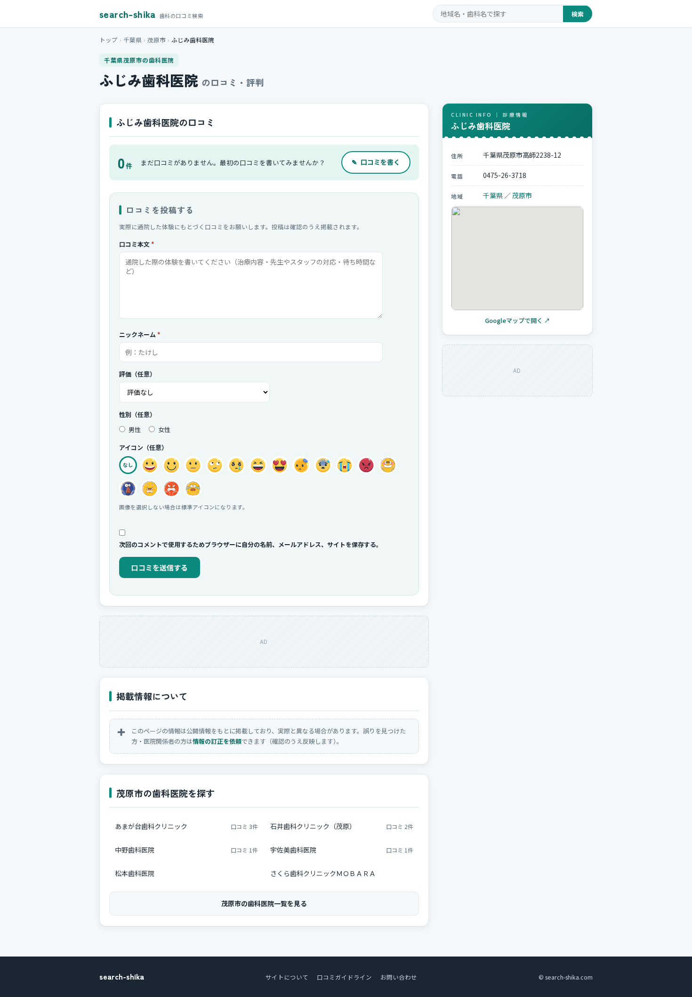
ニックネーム (140, 334)
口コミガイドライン (344, 977)
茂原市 (156, 39)
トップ (108, 39)
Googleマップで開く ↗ (517, 320)
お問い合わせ (398, 977)
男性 (134, 429)
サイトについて (287, 977)
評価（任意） (137, 374)
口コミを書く (376, 162)
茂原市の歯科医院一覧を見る (264, 903)
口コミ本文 (136, 244)
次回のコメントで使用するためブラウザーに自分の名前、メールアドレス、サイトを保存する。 (250, 544)
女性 (163, 429)
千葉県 (132, 39)
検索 (577, 13)
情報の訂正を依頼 (217, 741)
